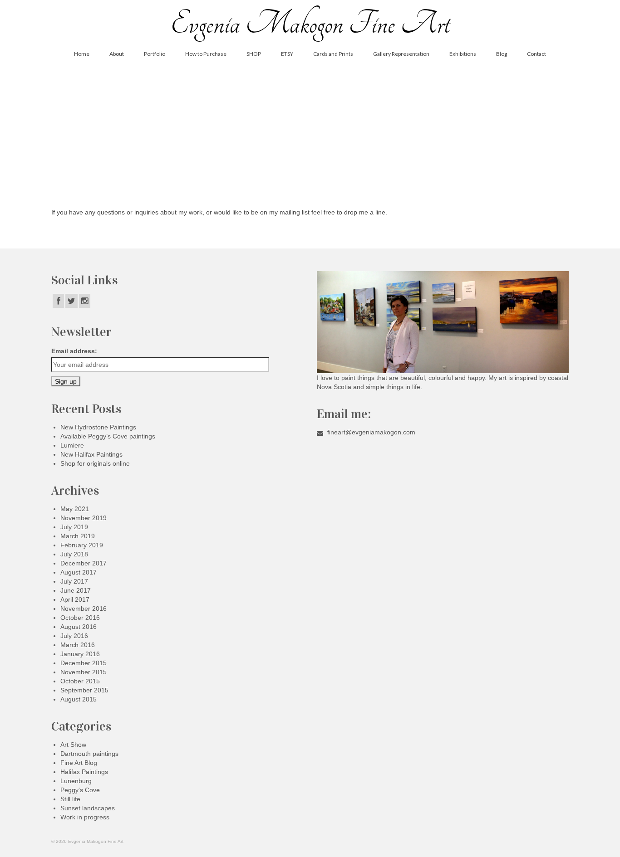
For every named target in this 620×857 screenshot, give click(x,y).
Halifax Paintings (84, 771)
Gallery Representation (401, 53)
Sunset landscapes (87, 808)
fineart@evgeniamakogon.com (370, 432)
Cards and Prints (333, 53)
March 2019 (77, 536)
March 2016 (77, 644)
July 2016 (74, 635)
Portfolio (154, 53)
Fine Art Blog (78, 762)
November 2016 (83, 608)
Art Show (73, 744)
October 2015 (80, 681)
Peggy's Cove (80, 790)
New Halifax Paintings (91, 454)
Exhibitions (462, 53)
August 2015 (78, 699)
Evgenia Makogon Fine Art (310, 23)
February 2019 (81, 545)
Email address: (74, 351)
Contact (536, 53)
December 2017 (83, 563)
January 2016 (80, 653)
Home (81, 53)
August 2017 (78, 572)
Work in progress (84, 817)
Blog (501, 53)
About (116, 53)
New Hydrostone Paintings (98, 427)
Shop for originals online (95, 463)
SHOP (253, 53)
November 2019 (83, 517)
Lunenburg (76, 780)
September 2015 (84, 690)
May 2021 (74, 508)
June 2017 (75, 590)
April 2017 (74, 599)
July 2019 (74, 527)
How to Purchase (205, 53)
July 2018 (74, 554)
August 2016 (78, 626)
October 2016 (80, 617)
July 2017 (74, 581)
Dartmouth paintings (89, 753)
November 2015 (83, 672)
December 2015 (83, 663)
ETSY (287, 53)
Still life (70, 799)
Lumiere (72, 445)
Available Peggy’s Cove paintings (107, 436)
